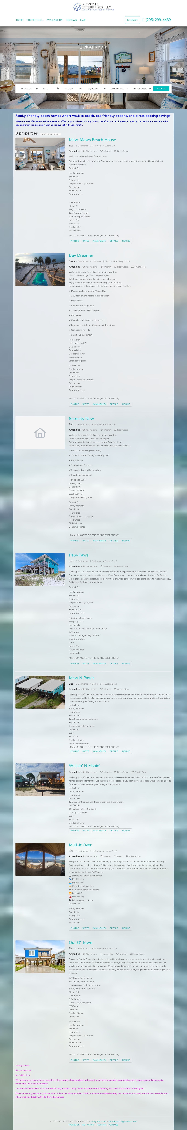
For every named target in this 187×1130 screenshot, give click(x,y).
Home (19, 20)
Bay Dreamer (81, 255)
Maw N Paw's (81, 678)
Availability (55, 20)
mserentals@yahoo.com (123, 1121)
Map (83, 20)
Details (114, 241)
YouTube (113, 1125)
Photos (75, 241)
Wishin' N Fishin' (84, 766)
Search (161, 88)
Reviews (71, 20)
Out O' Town (80, 942)
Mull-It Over (80, 845)
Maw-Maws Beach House (92, 140)
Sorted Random (50, 134)
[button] (4, 67)
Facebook (74, 1125)
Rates (86, 241)
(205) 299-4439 (158, 19)
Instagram (88, 1125)
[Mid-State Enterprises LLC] (93, 6)
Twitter (101, 1125)
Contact (132, 20)
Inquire (126, 241)
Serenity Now (81, 418)
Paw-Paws (79, 555)
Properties (34, 20)
